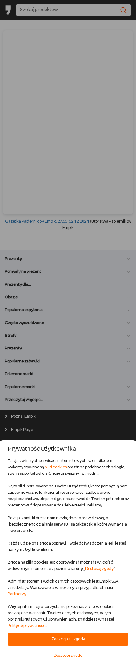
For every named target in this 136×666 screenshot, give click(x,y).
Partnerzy (17, 594)
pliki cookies (56, 467)
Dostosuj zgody (99, 569)
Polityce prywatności (27, 626)
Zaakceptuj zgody (68, 639)
